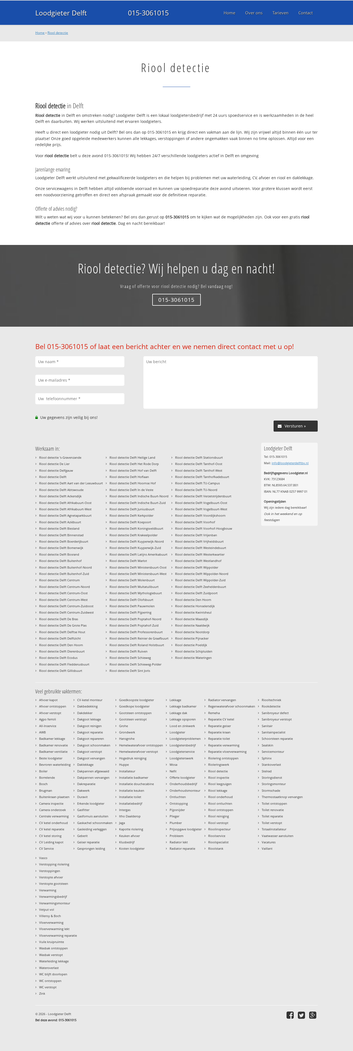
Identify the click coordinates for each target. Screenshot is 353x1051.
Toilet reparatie (272, 816)
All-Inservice (47, 726)
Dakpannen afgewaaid (93, 771)
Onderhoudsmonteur (185, 790)
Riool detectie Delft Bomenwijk (61, 548)
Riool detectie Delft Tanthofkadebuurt (202, 477)
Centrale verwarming (54, 816)
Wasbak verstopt (51, 955)
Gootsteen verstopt (133, 719)
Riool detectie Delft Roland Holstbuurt (136, 645)
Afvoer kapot (48, 700)
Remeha (214, 713)
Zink (42, 993)
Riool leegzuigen (220, 784)
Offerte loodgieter (182, 777)
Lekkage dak (178, 713)
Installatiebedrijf (130, 803)
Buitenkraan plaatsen (54, 797)
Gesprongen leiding (91, 848)
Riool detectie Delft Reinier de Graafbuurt (139, 638)
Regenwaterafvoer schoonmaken (231, 706)
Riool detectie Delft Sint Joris (129, 671)
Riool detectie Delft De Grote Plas (63, 625)
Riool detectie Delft (52, 477)
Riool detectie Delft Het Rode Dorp (134, 464)
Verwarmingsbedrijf (53, 896)
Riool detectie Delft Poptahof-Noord (135, 619)
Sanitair (267, 726)
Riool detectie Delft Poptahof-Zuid (134, 625)
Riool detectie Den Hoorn (193, 600)
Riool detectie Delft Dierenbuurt (62, 651)
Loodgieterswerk (181, 758)
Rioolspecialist (218, 842)
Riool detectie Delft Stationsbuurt (199, 457)
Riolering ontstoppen (223, 758)
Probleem (176, 836)
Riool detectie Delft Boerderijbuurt (63, 541)
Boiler (43, 771)
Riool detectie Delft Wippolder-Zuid (200, 580)
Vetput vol (46, 909)
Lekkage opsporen (183, 719)
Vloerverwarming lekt (54, 929)
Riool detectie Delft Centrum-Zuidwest (66, 612)
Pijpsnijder (177, 810)
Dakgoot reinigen (89, 726)
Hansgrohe (127, 738)
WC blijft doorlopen (53, 974)
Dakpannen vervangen (93, 777)
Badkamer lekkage (52, 738)
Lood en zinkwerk (182, 726)
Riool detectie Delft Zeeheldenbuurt (200, 587)
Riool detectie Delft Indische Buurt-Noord (139, 496)
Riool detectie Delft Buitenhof (60, 561)
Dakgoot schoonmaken (93, 745)
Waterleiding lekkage (54, 961)
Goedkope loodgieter (134, 706)
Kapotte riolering (131, 829)
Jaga (122, 823)
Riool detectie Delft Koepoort (130, 522)
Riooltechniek (271, 700)
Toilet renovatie (273, 810)
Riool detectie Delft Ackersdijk (60, 496)
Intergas (124, 810)
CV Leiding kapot (51, 842)
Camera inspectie (51, 803)
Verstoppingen (49, 871)
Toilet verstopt (272, 823)
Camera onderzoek (52, 810)
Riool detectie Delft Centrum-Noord (64, 587)
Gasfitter (83, 810)
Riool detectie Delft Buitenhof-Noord (65, 567)
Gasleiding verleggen (92, 829)
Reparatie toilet (219, 738)
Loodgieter (177, 732)
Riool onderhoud (220, 797)
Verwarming (47, 890)
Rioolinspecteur (219, 829)
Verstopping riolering (54, 864)
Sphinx (267, 758)
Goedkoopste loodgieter (136, 700)
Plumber (176, 823)
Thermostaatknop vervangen (282, 797)
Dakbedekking (87, 706)
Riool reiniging (218, 816)
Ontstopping (179, 803)
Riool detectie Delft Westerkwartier (199, 554)
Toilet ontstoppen (274, 803)
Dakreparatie (86, 784)
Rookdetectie (271, 706)
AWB (42, 732)
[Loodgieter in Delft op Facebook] (291, 1015)
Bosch (43, 784)
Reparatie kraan (219, 732)
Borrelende (47, 777)
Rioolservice (216, 836)
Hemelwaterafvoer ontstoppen (141, 745)
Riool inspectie (218, 777)
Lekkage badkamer (183, 706)
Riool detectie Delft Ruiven (128, 651)
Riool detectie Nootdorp (192, 632)
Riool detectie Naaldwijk (192, 625)
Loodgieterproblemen (185, 738)
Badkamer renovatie (53, 745)
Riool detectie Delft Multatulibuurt (134, 587)
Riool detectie (57, 32)
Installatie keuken (131, 790)
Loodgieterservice (182, 751)
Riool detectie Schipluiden (193, 651)
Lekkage (175, 700)
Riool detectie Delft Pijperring (130, 612)
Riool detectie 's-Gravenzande (60, 457)
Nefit (173, 771)
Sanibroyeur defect (275, 713)
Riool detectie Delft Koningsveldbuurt (136, 528)
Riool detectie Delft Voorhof (195, 522)
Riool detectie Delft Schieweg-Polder (135, 664)
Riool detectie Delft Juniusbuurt (131, 509)
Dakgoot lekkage (89, 719)
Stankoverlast (271, 764)
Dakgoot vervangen (91, 758)
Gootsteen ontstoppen (135, 713)
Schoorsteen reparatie (277, 738)
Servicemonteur (273, 751)
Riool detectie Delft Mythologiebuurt (135, 593)
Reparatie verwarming (223, 745)
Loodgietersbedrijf (183, 745)
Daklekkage (85, 764)
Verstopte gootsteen (53, 883)
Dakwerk (83, 790)
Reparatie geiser (219, 726)
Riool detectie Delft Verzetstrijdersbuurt (203, 496)
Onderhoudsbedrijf (183, 784)
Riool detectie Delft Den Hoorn (61, 645)
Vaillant (267, 848)
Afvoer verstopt (50, 713)
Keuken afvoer (129, 836)
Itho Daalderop (130, 816)
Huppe (124, 764)
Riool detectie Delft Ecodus (58, 658)
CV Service (46, 848)
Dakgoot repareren (90, 738)
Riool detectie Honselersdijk (195, 606)
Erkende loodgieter (90, 803)
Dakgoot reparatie (90, 732)
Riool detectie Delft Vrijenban (196, 535)
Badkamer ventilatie (53, 751)
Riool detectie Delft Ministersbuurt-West (138, 574)
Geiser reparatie (88, 842)
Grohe (123, 726)
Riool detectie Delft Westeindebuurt (200, 548)
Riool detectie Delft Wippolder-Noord (201, 574)
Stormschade (271, 790)
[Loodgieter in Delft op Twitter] (302, 1015)
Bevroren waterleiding (55, 764)
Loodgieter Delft (61, 12)
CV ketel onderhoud (53, 823)
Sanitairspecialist (273, 732)
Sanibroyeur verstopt (277, 719)
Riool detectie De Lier (54, 464)
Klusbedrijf (127, 842)
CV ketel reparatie (51, 829)
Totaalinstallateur (274, 829)
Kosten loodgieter (132, 848)
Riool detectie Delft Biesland (59, 528)
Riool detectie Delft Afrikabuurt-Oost (65, 503)
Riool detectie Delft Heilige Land (132, 457)
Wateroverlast (49, 968)
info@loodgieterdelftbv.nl (290, 463)
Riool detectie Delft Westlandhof (198, 561)
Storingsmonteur (274, 784)
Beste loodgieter (50, 758)
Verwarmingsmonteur (54, 903)
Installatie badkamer (133, 777)
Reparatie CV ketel (221, 719)
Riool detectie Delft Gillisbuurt (60, 671)
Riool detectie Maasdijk (191, 619)
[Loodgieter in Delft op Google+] (313, 1015)
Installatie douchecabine (136, 784)
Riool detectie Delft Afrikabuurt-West (65, 509)
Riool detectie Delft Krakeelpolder (133, 535)
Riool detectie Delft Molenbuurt (132, 580)
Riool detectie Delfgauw (56, 470)
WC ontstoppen (50, 981)
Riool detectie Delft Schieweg (130, 658)
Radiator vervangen (222, 700)
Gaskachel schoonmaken (95, 823)
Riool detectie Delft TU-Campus (197, 483)
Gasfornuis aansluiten (92, 816)
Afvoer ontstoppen (52, 706)
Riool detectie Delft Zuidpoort (196, 593)
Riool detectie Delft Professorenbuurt (136, 632)
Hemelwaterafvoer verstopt (138, 751)
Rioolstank (215, 848)
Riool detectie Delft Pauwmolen (132, 606)
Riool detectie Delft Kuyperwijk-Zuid (135, 548)
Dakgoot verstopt (89, 751)
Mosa (173, 764)
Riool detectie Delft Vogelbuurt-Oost (201, 503)
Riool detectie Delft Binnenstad (61, 535)
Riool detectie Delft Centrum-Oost (63, 593)
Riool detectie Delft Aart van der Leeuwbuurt (71, 483)
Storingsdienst (272, 777)
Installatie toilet (130, 797)
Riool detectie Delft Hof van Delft (133, 470)
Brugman (45, 790)
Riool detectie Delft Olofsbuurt (131, 600)
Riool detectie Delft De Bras (58, 619)
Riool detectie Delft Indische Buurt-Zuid (137, 503)
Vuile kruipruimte (51, 942)
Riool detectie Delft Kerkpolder (131, 515)
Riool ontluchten (220, 803)
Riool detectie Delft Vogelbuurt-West (201, 509)
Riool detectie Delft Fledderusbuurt (64, 664)
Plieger (174, 816)
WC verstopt (48, 987)
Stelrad (267, 771)
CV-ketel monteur (89, 700)
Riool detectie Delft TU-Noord (196, 490)
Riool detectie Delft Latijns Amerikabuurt (138, 554)
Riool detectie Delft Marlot (128, 561)
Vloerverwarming (51, 922)
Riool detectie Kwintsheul (193, 612)
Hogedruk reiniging (132, 758)
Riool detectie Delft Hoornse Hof (132, 483)
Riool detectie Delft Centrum (59, 580)
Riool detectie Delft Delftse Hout (62, 632)
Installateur (127, 771)
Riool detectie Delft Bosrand (59, 554)
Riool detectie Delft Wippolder (196, 567)
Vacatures (269, 842)
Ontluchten (178, 797)
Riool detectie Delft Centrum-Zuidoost (66, 606)
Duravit (82, 797)
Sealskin (267, 745)
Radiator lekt (179, 842)
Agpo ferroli (47, 719)
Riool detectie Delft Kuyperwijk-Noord (136, 541)
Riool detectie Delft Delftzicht (60, 638)
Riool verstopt (218, 823)
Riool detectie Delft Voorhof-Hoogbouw (203, 528)
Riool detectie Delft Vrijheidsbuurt (199, 541)
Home (40, 32)
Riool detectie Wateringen (193, 658)
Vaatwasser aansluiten (277, 836)
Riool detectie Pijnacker (191, 638)
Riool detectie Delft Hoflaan (129, 477)
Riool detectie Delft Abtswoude (61, 490)
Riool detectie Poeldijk (191, 645)
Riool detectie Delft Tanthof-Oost (198, 464)
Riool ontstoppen (220, 810)
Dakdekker (84, 713)
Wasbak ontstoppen (53, 948)
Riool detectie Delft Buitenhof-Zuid (64, 574)
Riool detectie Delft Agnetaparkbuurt (65, 515)
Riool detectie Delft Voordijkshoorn (200, 515)
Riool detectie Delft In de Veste (131, 490)
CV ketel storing (50, 836)
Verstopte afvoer (51, 877)
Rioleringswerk (218, 764)
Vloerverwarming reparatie (58, 935)
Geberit (82, 836)
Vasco (43, 858)
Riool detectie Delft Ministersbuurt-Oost (138, 567)
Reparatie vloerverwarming (227, 751)
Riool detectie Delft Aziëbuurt (60, 522)
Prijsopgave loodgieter (186, 829)
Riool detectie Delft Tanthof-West (198, 470)
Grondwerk (127, 732)
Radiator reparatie (182, 848)
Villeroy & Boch (50, 916)
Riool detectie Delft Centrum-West (63, 600)
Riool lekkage (217, 790)
